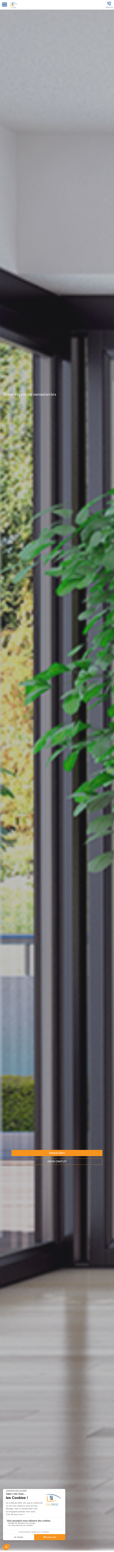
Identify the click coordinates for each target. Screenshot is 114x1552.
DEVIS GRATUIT (57, 1161)
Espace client (57, 1153)
